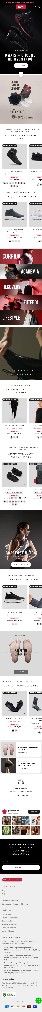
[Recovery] (21, 287)
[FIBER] (21, 880)
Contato (5, 897)
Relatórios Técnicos (9, 928)
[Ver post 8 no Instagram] (35, 830)
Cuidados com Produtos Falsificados (15, 904)
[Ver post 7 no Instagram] (25, 830)
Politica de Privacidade (10, 918)
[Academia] (21, 271)
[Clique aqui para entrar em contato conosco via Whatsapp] (38, 1001)
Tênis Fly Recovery (14, 229)
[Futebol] (21, 302)
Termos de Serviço (8, 921)
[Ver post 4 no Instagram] (35, 820)
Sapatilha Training (14, 171)
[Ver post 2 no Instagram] (16, 820)
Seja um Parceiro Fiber (10, 901)
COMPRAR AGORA (21, 565)
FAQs (4, 894)
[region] (21, 39)
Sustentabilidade (8, 931)
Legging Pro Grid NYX (14, 425)
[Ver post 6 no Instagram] (16, 830)
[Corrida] (21, 256)
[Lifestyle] (21, 318)
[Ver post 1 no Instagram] (6, 820)
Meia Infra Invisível (14, 719)
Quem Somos (7, 914)
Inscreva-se (21, 867)
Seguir (34, 812)
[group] (21, 39)
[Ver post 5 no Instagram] (6, 830)
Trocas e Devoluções (9, 924)
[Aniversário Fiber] (21, 99)
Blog (3, 891)
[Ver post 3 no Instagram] (25, 820)
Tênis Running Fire (14, 612)
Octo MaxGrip (14, 490)
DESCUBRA (21, 672)
